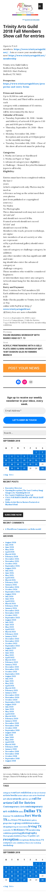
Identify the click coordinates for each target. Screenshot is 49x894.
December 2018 (12, 751)
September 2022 (12, 646)
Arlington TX (8, 793)
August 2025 (10, 568)
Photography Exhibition (12, 836)
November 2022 (12, 641)
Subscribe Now (13, 514)
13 (24, 460)
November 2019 (12, 726)
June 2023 (9, 625)
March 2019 (10, 744)
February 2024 (11, 606)
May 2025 (9, 575)
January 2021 (11, 693)
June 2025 (9, 573)
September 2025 (12, 566)
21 (30, 464)
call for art (26, 799)
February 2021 (11, 690)
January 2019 (11, 749)
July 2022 (9, 650)
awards (17, 798)
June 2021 (9, 681)
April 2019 (9, 742)
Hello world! (35, 529)
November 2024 (12, 587)
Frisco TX (16, 820)
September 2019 (12, 730)
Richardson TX (37, 840)
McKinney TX (21, 829)
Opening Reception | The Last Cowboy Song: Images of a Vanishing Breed (24, 491)
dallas (21, 812)
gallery (34, 820)
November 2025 (12, 561)
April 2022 (9, 657)
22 (36, 464)
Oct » (11, 475)
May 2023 (9, 627)
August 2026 (10, 542)
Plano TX (26, 836)
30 (42, 468)
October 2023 (11, 615)
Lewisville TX (8, 830)
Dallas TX (33, 810)
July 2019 (9, 735)
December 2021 (12, 667)
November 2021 (12, 669)
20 (24, 464)
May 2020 (9, 711)
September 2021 (12, 674)
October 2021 (11, 672)
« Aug (5, 475)
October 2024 (11, 589)
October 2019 (11, 728)
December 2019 (12, 723)
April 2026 (9, 552)
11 (12, 460)
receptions (24, 840)
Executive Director (13, 488)
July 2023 (9, 622)
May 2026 (9, 549)
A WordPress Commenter (16, 529)
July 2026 (9, 545)
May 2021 (9, 683)
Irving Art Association (20, 827)
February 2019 (11, 747)
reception (11, 839)
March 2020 (10, 716)
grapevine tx (8, 823)
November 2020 (12, 697)
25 (12, 468)
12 (18, 460)
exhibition (19, 816)
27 (24, 468)
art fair (34, 793)
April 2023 (9, 629)
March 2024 (10, 603)
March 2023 (10, 632)
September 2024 (12, 592)
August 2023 (10, 620)
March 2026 (10, 554)
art (15, 792)
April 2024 (9, 601)
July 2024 (9, 596)
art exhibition (24, 792)
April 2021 (9, 686)
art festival (41, 793)
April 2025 (9, 578)
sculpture (7, 843)
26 (18, 468)
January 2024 (11, 608)
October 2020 (11, 700)
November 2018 (12, 754)
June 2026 (9, 547)
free (9, 820)
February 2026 (11, 556)
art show (7, 799)
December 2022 (12, 639)
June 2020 (9, 709)
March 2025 (10, 580)
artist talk (22, 795)
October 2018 (11, 756)
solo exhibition (19, 843)
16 (42, 460)
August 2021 (10, 676)
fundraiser (26, 820)
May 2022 (9, 655)
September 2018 (12, 758)
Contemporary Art (13, 806)
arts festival (39, 795)
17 (6, 464)
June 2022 (9, 653)
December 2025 (12, 559)
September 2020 (12, 702)
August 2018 (10, 761)
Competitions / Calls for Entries (25, 320)
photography (29, 832)
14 (30, 460)
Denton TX (8, 816)
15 (36, 460)
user (33, 318)
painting (16, 833)
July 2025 (9, 571)
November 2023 (12, 613)
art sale (29, 795)
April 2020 (10, 714)
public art (34, 836)
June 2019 (9, 737)
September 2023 (12, 618)
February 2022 (11, 662)
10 (6, 460)
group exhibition (23, 823)
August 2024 (10, 594)
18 (12, 464)
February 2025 (11, 582)
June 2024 (9, 599)
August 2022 (10, 648)
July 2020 (9, 707)
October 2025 (11, 564)
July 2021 (9, 679)
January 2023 (11, 636)
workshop (8, 845)
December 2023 (12, 610)
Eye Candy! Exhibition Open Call (19, 495)
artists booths (10, 795)
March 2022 (10, 660)
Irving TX (35, 826)
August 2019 (10, 733)
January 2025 (11, 585)
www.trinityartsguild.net (16, 309)
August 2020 (10, 704)
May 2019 (9, 740)
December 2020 (12, 695)
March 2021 (10, 688)
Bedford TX (15, 323)
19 (18, 464)
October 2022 (11, 643)
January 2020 (11, 721)
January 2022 (11, 664)
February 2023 (11, 634)
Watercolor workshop (33, 843)
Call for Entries (27, 323)
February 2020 (11, 718)
